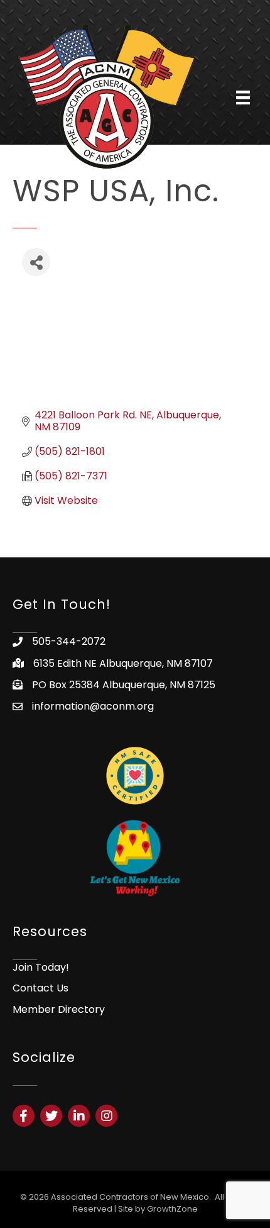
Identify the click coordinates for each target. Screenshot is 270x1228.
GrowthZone (172, 1209)
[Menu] (243, 97)
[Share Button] (36, 262)
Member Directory (59, 1009)
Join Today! (41, 967)
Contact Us (40, 988)
